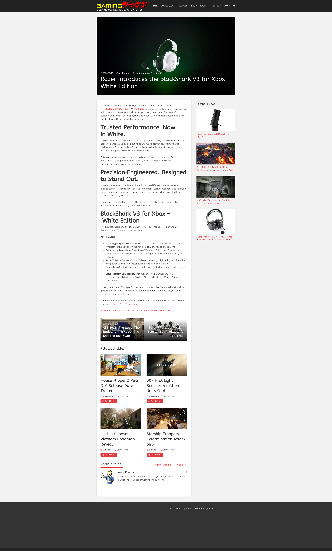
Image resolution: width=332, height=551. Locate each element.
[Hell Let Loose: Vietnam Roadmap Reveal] (121, 418)
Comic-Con (183, 6)
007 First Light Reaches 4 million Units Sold (163, 385)
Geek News (138, 73)
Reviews (203, 6)
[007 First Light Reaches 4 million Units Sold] (167, 365)
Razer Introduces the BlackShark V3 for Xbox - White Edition (133, 310)
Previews (215, 6)
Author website (163, 465)
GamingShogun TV (168, 6)
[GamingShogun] (122, 6)
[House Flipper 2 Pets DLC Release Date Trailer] (121, 365)
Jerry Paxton (123, 73)
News (193, 6)
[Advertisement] (215, 286)
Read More (110, 401)
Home (155, 6)
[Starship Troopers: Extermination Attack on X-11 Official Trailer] (167, 418)
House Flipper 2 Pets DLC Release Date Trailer (120, 385)
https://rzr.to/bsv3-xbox (125, 304)
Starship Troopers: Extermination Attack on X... (166, 439)
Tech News (156, 73)
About (226, 6)
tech (170, 310)
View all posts (180, 465)
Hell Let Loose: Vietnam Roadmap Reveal (118, 439)
